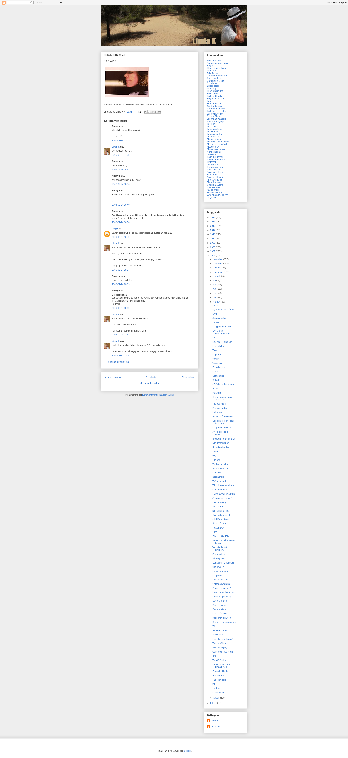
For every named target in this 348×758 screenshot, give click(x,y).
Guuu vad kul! (219, 554)
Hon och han (218, 346)
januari (216, 698)
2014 (213, 221)
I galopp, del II (219, 404)
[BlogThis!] (149, 112)
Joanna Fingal (214, 116)
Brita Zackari (213, 73)
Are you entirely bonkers (219, 63)
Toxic (215, 350)
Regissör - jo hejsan (222, 342)
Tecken (215, 322)
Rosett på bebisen (221, 447)
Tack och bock (219, 680)
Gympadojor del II (221, 515)
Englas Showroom (216, 98)
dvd (214, 656)
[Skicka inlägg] (139, 112)
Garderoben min (215, 106)
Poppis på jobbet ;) (221, 588)
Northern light (213, 152)
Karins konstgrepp (216, 121)
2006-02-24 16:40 (121, 205)
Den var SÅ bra (219, 408)
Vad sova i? (218, 567)
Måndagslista (219, 558)
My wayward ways (216, 149)
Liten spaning (219, 502)
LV (213, 337)
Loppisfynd (217, 575)
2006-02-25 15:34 (121, 355)
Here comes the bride (223, 592)
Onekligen (212, 154)
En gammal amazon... (223, 427)
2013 (213, 226)
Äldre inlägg (188, 377)
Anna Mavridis (214, 60)
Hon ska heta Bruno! (222, 639)
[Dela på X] (152, 112)
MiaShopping (213, 136)
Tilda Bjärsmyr (214, 182)
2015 (213, 217)
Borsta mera (218, 477)
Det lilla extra (218, 692)
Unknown (215, 726)
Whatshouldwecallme (217, 195)
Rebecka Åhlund (215, 167)
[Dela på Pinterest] (159, 112)
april (215, 293)
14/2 (214, 532)
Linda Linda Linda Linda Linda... (221, 665)
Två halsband (219, 481)
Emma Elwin (213, 93)
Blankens (211, 70)
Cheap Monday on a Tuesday (222, 398)
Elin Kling (211, 88)
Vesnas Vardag (214, 192)
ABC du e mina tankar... (223, 384)
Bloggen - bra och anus (223, 439)
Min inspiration (214, 139)
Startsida (151, 377)
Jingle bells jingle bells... (221, 433)
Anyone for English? (222, 498)
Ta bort (215, 451)
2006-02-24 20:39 (121, 308)
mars (215, 297)
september (218, 272)
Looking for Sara (215, 134)
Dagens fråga (219, 609)
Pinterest (211, 162)
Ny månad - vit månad (223, 309)
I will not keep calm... (217, 111)
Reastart (216, 393)
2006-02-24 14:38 (121, 169)
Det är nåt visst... (220, 613)
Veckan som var (220, 468)
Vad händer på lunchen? (219, 548)
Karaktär (216, 472)
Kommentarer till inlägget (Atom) (158, 395)
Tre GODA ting (219, 660)
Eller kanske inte (215, 91)
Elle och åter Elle (220, 536)
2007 (213, 251)
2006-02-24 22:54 (121, 335)
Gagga (115, 228)
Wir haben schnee (221, 464)
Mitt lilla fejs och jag (222, 596)
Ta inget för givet (220, 579)
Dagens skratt (219, 605)
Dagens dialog (219, 601)
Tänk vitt (216, 688)
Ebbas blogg (213, 86)
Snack (215, 388)
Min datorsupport (220, 443)
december (218, 259)
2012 (213, 230)
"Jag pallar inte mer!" (222, 326)
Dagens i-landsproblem (224, 622)
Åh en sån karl (219, 523)
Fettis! (215, 305)
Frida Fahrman (214, 103)
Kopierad (216, 354)
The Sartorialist (214, 180)
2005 (213, 703)
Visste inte (217, 363)
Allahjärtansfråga (220, 519)
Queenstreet (213, 164)
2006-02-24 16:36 (121, 184)
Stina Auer (212, 174)
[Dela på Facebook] (156, 112)
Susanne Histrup (215, 177)
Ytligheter (211, 197)
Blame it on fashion (216, 68)
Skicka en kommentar (118, 362)
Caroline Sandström (217, 75)
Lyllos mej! (217, 412)
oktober (217, 267)
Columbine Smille (216, 81)
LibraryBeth (212, 126)
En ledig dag (218, 367)
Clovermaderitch (215, 78)
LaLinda (211, 124)
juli (214, 280)
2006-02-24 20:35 (121, 284)
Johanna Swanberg (216, 119)
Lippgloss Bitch (214, 129)
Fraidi (210, 101)
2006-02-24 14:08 (121, 155)
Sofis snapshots (215, 172)
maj (215, 289)
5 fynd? (216, 455)
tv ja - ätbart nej (219, 489)
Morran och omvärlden (218, 144)
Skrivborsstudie (220, 630)
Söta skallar (218, 376)
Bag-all (210, 65)
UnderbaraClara (215, 185)
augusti (217, 276)
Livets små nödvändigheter (221, 332)
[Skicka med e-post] (146, 112)
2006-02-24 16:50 (121, 222)
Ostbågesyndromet (221, 584)
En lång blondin (215, 96)
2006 (213, 255)
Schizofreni (217, 634)
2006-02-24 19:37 (121, 270)
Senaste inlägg (112, 377)
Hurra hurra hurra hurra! (224, 494)
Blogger (187, 751)
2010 (213, 238)
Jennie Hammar (215, 114)
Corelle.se (212, 83)
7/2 (214, 626)
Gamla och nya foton (222, 652)
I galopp (216, 460)
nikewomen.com (220, 511)
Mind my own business (218, 141)
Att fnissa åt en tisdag (222, 416)
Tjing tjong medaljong (223, 485)
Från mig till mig (220, 671)
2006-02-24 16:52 (121, 237)
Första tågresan (220, 571)
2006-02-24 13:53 (121, 140)
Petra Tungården (215, 157)
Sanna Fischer (214, 169)
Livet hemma (213, 131)
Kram (215, 371)
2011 (213, 234)
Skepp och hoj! (219, 318)
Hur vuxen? (218, 675)
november (218, 263)
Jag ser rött (217, 506)
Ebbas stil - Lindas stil (223, 563)
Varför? (215, 359)
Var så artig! (213, 190)
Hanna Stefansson (216, 108)
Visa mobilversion (150, 383)
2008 (213, 247)
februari (217, 302)
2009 (213, 243)
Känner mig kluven (221, 618)
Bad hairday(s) (219, 647)
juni (215, 284)
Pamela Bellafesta (216, 159)
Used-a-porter (214, 187)
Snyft (214, 314)
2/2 (214, 684)
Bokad (215, 380)
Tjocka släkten (219, 643)
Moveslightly (213, 147)
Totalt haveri (218, 528)
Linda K (116, 147)
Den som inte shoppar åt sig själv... (223, 422)
